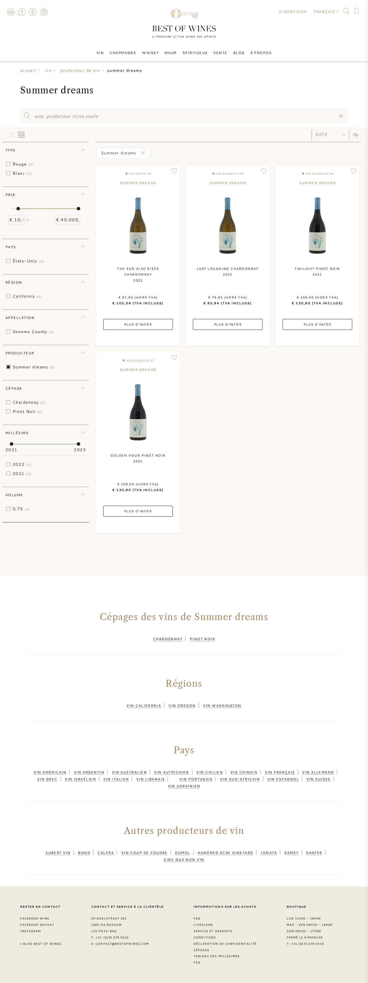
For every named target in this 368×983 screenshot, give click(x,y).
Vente (220, 52)
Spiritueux (195, 52)
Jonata (268, 852)
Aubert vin (58, 852)
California (27, 296)
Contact (10, 12)
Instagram (43, 12)
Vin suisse (318, 779)
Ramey (291, 852)
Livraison (203, 925)
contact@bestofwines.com (122, 944)
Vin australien (129, 772)
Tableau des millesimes (216, 956)
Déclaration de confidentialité (224, 944)
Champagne (123, 52)
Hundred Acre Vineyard (225, 852)
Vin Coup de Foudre (144, 852)
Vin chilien (209, 772)
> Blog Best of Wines (40, 944)
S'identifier (292, 11)
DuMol (182, 852)
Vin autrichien (171, 772)
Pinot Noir (28, 411)
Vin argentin (89, 772)
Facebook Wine (34, 918)
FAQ (21, 12)
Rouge (23, 164)
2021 (22, 473)
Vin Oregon (182, 705)
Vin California (143, 705)
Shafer (314, 852)
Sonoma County (33, 331)
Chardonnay (29, 402)
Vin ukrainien (184, 786)
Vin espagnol (283, 779)
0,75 (21, 508)
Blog (239, 52)
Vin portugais (195, 779)
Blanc (22, 173)
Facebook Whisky (37, 925)
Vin (100, 52)
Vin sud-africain (240, 779)
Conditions (204, 937)
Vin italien (116, 779)
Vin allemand (318, 772)
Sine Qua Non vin (184, 859)
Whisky (150, 52)
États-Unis (28, 260)
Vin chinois (244, 772)
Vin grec (47, 779)
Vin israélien (80, 779)
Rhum (170, 52)
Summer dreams (34, 367)
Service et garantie (212, 931)
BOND (84, 852)
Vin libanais (150, 779)
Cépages (201, 950)
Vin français (280, 772)
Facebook (32, 12)
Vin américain (50, 772)
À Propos (261, 52)
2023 (22, 464)
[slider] (18, 208)
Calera (105, 852)
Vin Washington (222, 705)
